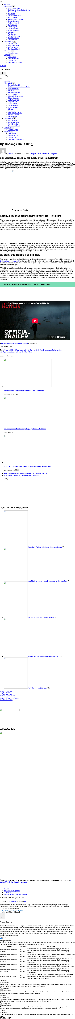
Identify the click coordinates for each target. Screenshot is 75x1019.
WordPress (13, 901)
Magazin (7, 55)
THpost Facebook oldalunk (9, 698)
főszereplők (8, 350)
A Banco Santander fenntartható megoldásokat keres (24, 391)
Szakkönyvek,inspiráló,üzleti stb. (19, 10)
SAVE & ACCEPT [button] (5, 1018)
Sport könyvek (5, 692)
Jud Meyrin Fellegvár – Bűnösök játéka (41, 617)
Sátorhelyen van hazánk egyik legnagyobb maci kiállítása (25, 429)
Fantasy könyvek (13, 23)
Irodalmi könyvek (13, 38)
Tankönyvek (12, 34)
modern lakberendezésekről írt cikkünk (14, 343)
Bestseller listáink (14, 8)
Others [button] (2, 1011)
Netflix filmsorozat (44, 350)
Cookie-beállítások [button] (6, 912)
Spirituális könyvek (14, 16)
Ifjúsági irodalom (13, 21)
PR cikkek (7, 893)
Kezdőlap (7, 4)
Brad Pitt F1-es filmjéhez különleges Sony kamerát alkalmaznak (27, 466)
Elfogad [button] (17, 912)
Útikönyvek (11, 32)
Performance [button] (4, 988)
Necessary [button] (3, 937)
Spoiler (5, 352)
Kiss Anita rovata (13, 59)
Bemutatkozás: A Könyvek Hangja (15, 894)
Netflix (35, 350)
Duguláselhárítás (6, 700)
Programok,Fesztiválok (16, 62)
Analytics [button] (3, 996)
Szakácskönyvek (13, 30)
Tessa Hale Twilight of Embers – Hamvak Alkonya (45, 547)
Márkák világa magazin (8, 695)
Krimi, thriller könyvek (15, 36)
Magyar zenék (12, 43)
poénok (52, 350)
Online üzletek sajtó (8, 697)
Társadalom (12, 57)
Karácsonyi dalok (13, 45)
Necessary (6, 939)
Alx (25, 901)
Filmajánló (7, 51)
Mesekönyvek (12, 27)
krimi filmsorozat (18, 350)
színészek (11, 352)
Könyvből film (12, 25)
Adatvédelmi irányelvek (12, 891)
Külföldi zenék (13, 47)
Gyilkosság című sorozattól (9, 261)
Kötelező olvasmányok (15, 19)
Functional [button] (3, 981)
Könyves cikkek (13, 12)
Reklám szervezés (6, 694)
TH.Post (3, 66)
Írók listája (11, 14)
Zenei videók (8, 41)
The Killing (28, 352)
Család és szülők (14, 28)
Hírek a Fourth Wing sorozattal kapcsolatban (43, 656)
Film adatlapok (13, 53)
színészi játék (20, 352)
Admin (10, 154)
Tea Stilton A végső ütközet (37, 688)
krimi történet (28, 350)
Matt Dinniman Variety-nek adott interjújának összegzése (47, 581)
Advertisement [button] (5, 1003)
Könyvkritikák (12, 40)
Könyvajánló (8, 6)
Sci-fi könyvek (12, 17)
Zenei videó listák (14, 49)
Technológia (12, 60)
